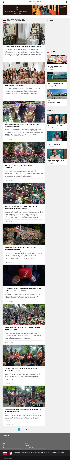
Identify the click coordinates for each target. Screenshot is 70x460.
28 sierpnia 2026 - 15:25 (52, 104)
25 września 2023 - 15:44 (9, 301)
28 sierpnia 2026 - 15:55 (52, 86)
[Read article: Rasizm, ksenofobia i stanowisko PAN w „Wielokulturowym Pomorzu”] (57, 154)
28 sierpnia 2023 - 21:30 (9, 424)
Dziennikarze (5, 441)
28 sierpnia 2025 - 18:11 (9, 180)
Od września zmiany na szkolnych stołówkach (55, 67)
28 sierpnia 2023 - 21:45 (9, 383)
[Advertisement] (58, 35)
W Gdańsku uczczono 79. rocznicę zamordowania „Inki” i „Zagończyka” (20, 166)
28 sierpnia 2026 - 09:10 (52, 128)
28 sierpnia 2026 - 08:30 (52, 146)
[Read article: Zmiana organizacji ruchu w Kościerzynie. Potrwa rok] (57, 95)
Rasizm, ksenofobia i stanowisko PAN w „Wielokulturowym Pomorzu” (56, 161)
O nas (4, 439)
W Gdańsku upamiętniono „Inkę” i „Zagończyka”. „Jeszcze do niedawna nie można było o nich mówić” (21, 207)
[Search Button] (66, 2)
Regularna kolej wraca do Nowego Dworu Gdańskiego (55, 84)
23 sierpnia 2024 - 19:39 (9, 262)
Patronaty (27, 443)
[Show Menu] (3, 2)
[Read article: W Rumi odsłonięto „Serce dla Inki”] (24, 74)
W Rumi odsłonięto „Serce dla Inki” (14, 85)
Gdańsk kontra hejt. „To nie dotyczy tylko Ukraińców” (56, 126)
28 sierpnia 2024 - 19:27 (9, 221)
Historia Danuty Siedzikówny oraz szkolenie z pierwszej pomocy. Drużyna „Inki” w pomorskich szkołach (23, 289)
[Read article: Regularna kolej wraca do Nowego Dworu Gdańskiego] (57, 77)
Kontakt (4, 447)
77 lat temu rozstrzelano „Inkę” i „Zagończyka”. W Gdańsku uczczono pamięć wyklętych (21, 369)
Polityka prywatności (29, 447)
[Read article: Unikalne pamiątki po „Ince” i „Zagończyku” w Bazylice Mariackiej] (24, 35)
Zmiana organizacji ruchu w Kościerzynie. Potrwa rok (54, 101)
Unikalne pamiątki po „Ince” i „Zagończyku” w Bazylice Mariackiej (23, 46)
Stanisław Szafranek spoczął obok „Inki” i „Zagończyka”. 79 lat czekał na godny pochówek (22, 125)
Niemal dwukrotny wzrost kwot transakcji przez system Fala (55, 143)
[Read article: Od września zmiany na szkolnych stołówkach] (57, 60)
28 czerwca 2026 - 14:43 (9, 98)
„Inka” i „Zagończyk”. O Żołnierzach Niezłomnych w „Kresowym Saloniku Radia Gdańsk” (22, 328)
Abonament (27, 445)
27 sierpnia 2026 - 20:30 (52, 163)
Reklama (4, 443)
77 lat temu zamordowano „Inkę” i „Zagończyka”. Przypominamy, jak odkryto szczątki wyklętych (23, 410)
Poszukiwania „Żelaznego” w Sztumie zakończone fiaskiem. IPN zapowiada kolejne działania (23, 248)
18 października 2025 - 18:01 (9, 139)
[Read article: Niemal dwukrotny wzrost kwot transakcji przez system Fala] (57, 137)
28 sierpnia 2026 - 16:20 (52, 69)
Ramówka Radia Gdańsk (30, 439)
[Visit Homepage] (35, 2)
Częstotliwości (28, 441)
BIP (3, 445)
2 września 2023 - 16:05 (9, 342)
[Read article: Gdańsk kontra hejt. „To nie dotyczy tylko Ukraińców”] (57, 119)
